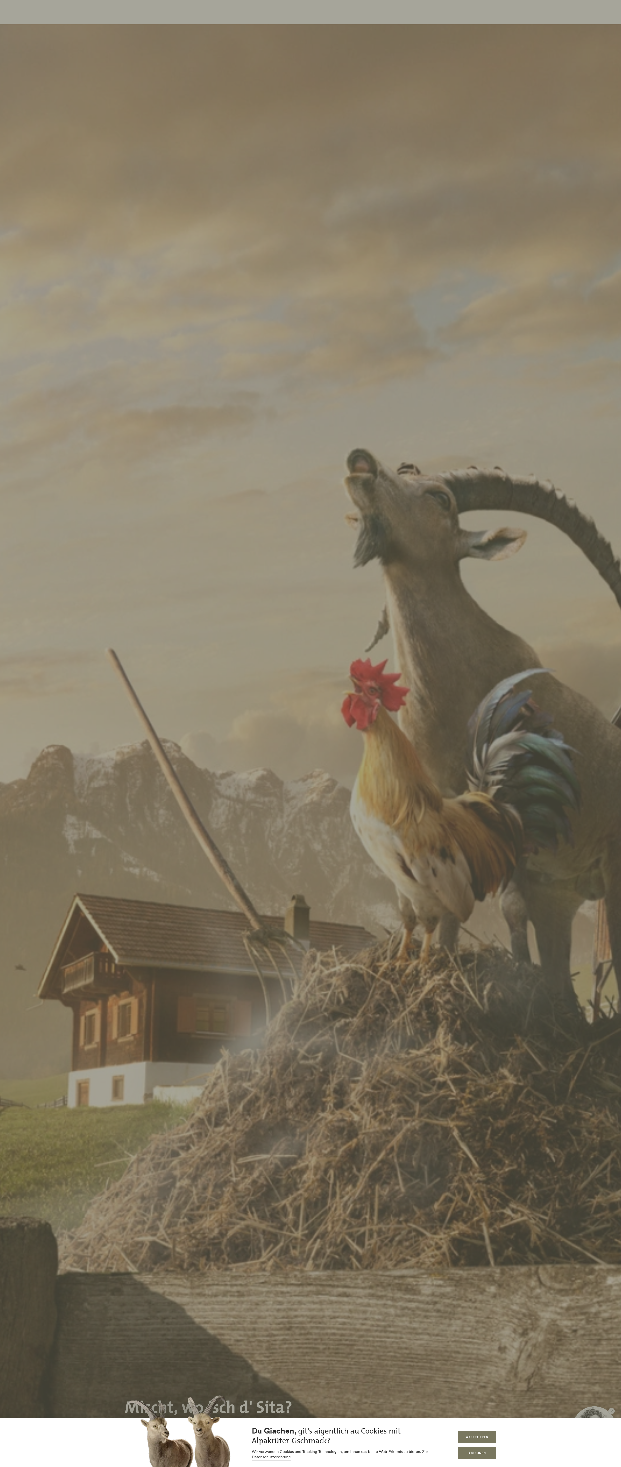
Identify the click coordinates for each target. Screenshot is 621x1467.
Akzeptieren (477, 1437)
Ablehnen (477, 1453)
